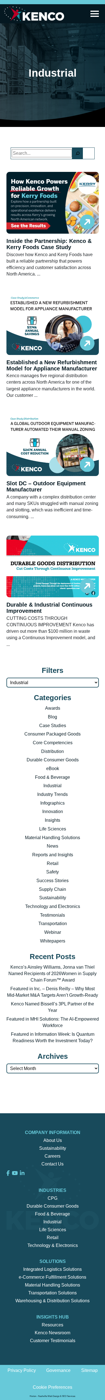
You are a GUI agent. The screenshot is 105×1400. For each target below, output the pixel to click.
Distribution (52, 751)
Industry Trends (52, 794)
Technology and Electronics (52, 906)
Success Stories (52, 880)
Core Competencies (53, 742)
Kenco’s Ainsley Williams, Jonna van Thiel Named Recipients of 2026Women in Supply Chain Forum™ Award (52, 973)
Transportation (52, 923)
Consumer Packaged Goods (52, 734)
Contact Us (52, 1164)
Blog (52, 716)
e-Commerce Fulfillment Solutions (52, 1277)
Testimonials (52, 915)
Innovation (52, 811)
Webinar (52, 932)
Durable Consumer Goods (53, 759)
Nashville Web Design (48, 1396)
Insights (52, 820)
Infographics (52, 803)
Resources (52, 1324)
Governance (58, 1370)
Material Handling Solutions (52, 837)
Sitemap (89, 1370)
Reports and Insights (52, 854)
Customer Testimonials (52, 1340)
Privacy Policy (22, 1370)
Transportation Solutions (52, 1292)
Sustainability (52, 897)
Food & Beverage (52, 777)
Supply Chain (52, 889)
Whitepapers (52, 941)
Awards (52, 708)
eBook (52, 768)
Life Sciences (52, 829)
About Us (52, 1140)
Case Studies (52, 725)
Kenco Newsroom (52, 1332)
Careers (52, 1156)
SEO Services (68, 1396)
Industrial (52, 785)
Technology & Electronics (52, 1245)
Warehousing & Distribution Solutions (52, 1300)
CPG (52, 1198)
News (52, 846)
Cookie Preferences (52, 1387)
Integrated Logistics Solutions (52, 1269)
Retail (53, 863)
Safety (52, 871)
